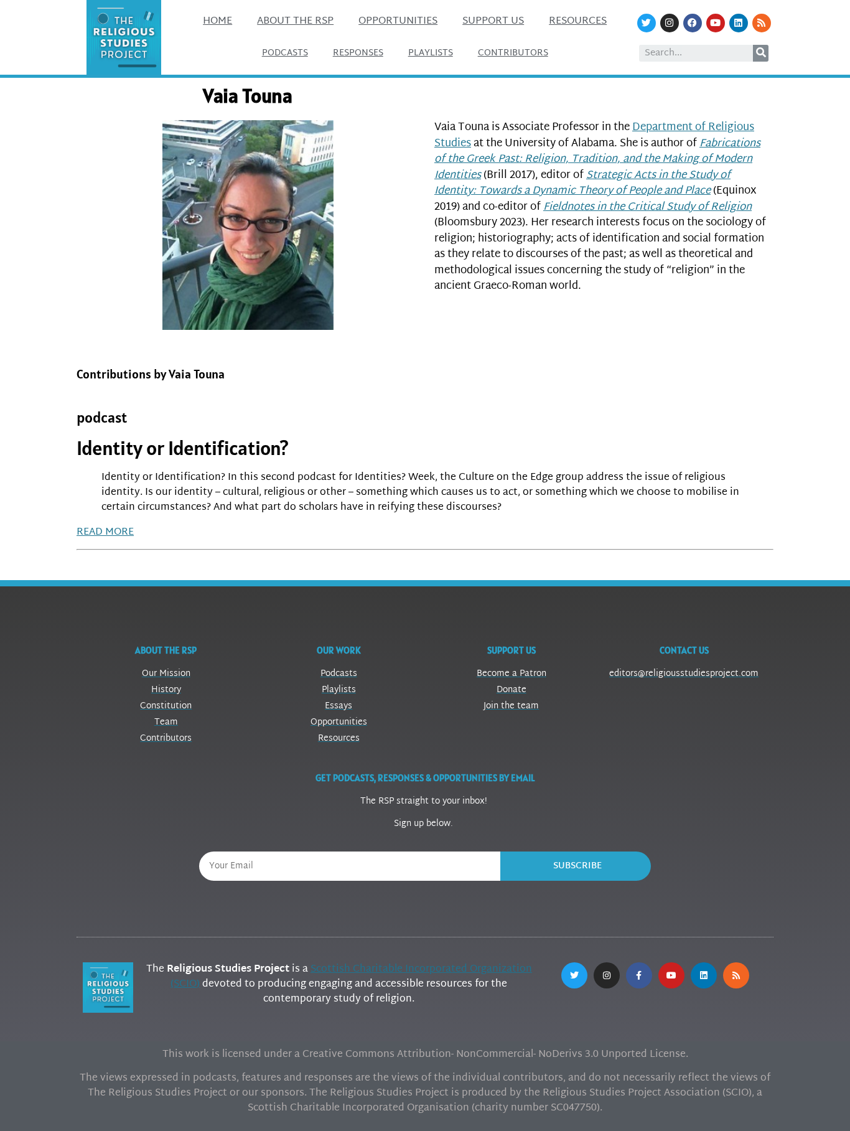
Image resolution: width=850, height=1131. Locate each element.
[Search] (760, 53)
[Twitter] (646, 23)
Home (217, 21)
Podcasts (285, 53)
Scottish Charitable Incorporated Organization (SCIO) (351, 976)
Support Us (493, 21)
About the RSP (295, 21)
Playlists (430, 53)
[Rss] (761, 23)
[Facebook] (692, 23)
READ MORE (105, 532)
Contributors (513, 53)
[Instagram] (669, 23)
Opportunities (397, 21)
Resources (578, 21)
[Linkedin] (738, 23)
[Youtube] (715, 23)
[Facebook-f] (639, 975)
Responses (358, 53)
